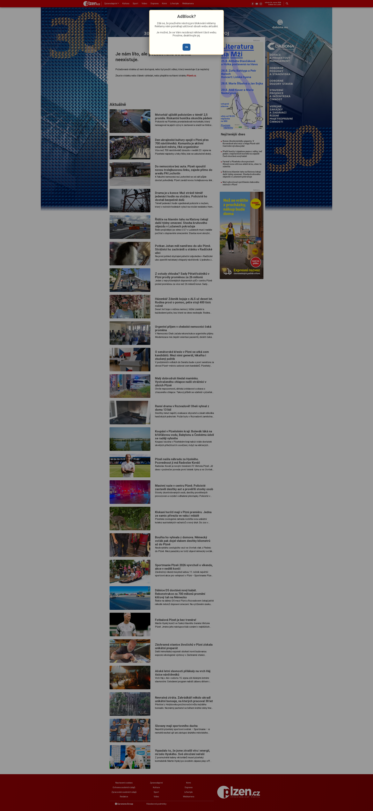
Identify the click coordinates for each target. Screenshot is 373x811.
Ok (186, 47)
